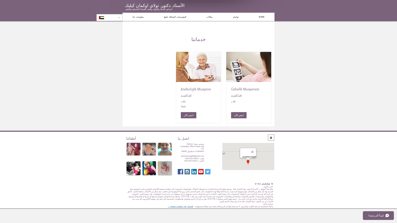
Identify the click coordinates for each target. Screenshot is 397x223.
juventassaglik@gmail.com (192, 156)
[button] (138, 17)
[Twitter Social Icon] (207, 171)
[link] (248, 89)
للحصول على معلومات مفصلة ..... (180, 206)
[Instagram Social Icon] (187, 171)
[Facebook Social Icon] (180, 171)
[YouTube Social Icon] (201, 171)
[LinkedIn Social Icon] (194, 171)
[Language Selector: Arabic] (109, 17)
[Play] (271, 138)
